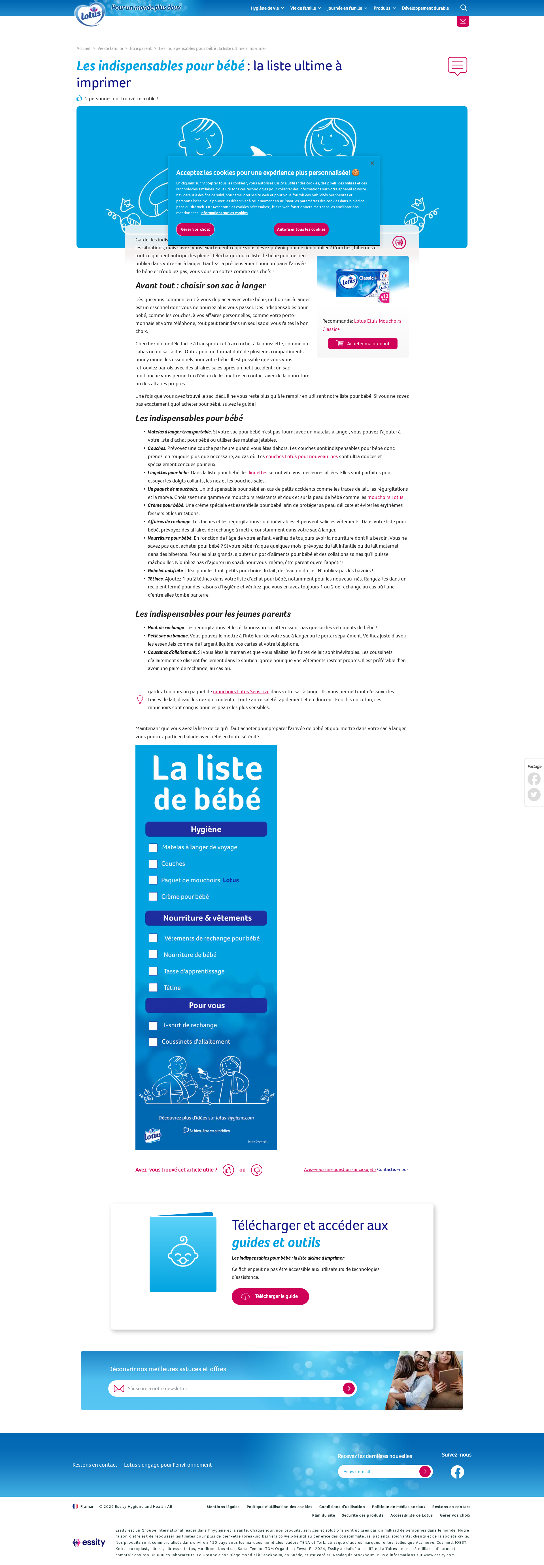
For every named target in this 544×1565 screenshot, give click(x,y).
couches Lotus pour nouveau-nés (302, 456)
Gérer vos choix (455, 1515)
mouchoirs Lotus (385, 497)
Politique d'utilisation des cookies (280, 1506)
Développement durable (425, 8)
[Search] (464, 8)
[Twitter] (534, 794)
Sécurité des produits (363, 1515)
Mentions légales (223, 1506)
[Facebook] (534, 779)
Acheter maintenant (368, 343)
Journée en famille (345, 8)
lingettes (258, 472)
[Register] (425, 1471)
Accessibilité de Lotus (411, 1515)
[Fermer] (372, 163)
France (87, 1506)
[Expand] (282, 8)
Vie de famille (303, 8)
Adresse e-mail (357, 1471)
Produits (382, 8)
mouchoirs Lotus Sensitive (241, 691)
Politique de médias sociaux (399, 1506)
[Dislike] (256, 1170)
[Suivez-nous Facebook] (457, 1470)
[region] (274, 201)
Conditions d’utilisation (342, 1506)
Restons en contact (95, 1464)
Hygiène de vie (265, 8)
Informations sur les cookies (224, 212)
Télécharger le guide (276, 1296)
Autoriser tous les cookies (301, 229)
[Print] (399, 242)
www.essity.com (439, 1554)
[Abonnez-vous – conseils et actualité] (463, 21)
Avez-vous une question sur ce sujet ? (340, 1169)
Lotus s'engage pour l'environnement (168, 1464)
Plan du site (323, 1515)
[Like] (228, 1170)
